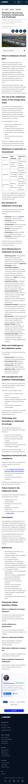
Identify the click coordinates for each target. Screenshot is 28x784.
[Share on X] (16, 31)
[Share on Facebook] (13, 31)
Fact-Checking (4, 754)
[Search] (15, 2)
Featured (12, 702)
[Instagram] (18, 781)
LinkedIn (8, 693)
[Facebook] (14, 781)
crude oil (21, 216)
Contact (3, 774)
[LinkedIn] (5, 781)
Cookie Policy (4, 743)
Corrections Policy (5, 755)
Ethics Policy (4, 752)
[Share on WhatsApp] (24, 31)
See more (14, 710)
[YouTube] (22, 781)
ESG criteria (10, 513)
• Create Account (5, 762)
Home (2, 9)
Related (5, 702)
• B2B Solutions (5, 767)
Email (16, 693)
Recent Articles (21, 702)
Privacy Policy (4, 741)
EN (19, 2)
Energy (12, 9)
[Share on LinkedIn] (20, 31)
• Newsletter (4, 764)
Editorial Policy (5, 750)
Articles (6, 9)
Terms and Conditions (6, 739)
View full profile (7, 695)
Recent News (14, 704)
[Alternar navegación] (26, 2)
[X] (9, 781)
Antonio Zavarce (6, 26)
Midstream (18, 9)
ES (22, 2)
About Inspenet (5, 737)
